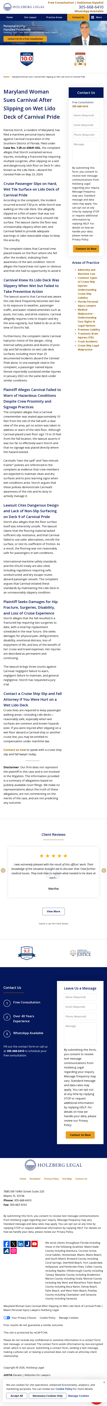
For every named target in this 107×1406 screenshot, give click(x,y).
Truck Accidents (88, 341)
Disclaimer (35, 1178)
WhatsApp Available (89, 11)
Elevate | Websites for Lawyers (26, 1375)
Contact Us (78, 17)
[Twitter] (13, 1244)
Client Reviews (53, 834)
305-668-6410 (91, 7)
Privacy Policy (51, 1178)
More (99, 17)
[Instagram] (13, 1251)
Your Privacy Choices (24, 1317)
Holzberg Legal (35, 1367)
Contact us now (14, 750)
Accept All (17, 1395)
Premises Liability (89, 329)
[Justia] (27, 1244)
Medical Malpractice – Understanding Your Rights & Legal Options (87, 317)
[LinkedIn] (20, 1244)
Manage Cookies (68, 1317)
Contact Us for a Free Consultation (25, 39)
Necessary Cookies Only (48, 1395)
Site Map (67, 1178)
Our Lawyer (30, 17)
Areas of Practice (85, 262)
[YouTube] (34, 1244)
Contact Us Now (86, 248)
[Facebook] (6, 1244)
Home (9, 17)
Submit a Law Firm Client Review (53, 923)
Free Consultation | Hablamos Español (76, 2)
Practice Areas (54, 17)
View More (53, 911)
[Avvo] (6, 1251)
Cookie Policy (47, 1317)
